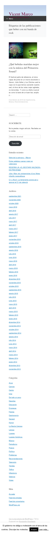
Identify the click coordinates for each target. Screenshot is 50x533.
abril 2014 (12, 351)
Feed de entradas (15, 497)
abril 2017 (12, 225)
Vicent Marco (21, 14)
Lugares (12, 433)
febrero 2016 (13, 272)
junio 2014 (12, 344)
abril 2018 (12, 210)
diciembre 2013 (14, 365)
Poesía (11, 448)
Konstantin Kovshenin (27, 521)
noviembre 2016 (15, 239)
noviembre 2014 (15, 326)
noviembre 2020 (15, 200)
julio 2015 (12, 297)
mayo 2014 (13, 347)
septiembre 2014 (15, 333)
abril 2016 (12, 264)
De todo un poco (15, 397)
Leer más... (44, 529)
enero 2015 (13, 318)
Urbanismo (13, 473)
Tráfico (11, 469)
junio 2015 (12, 300)
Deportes (12, 401)
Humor (11, 422)
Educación (13, 404)
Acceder (12, 494)
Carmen (12, 386)
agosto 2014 (13, 336)
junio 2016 (12, 257)
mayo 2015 (13, 304)
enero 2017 (13, 236)
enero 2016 (13, 275)
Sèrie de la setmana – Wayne (20, 157)
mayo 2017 (13, 221)
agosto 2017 (13, 214)
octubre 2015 (13, 286)
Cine (10, 394)
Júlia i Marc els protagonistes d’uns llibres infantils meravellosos (24, 174)
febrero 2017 (13, 232)
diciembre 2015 (14, 279)
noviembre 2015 (15, 282)
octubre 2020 (13, 203)
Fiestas (11, 412)
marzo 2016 (13, 268)
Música (11, 102)
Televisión (12, 462)
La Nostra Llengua (15, 426)
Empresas (12, 408)
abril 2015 (12, 308)
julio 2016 (12, 254)
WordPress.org (14, 505)
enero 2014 (13, 362)
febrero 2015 (13, 315)
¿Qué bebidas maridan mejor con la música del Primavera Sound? (24, 67)
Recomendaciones (21, 102)
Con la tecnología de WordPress (21, 519)
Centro (11, 390)
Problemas (13, 455)
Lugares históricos (15, 437)
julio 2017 (12, 218)
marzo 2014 (13, 354)
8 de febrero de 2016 (16, 100)
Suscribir (15, 143)
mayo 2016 (13, 261)
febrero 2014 (13, 358)
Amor (11, 383)
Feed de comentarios (16, 501)
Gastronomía (30, 100)
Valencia (12, 476)
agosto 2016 (13, 250)
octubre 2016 (13, 243)
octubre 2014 (13, 329)
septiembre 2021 (15, 196)
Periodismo (13, 444)
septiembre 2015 (15, 290)
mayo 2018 (13, 207)
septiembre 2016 (15, 246)
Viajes (11, 480)
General (12, 419)
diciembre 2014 (14, 322)
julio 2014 (12, 340)
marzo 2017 (13, 228)
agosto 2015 (13, 293)
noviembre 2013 (15, 369)
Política (11, 451)
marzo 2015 (13, 311)
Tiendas (12, 466)
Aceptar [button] (34, 529)
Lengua (11, 430)
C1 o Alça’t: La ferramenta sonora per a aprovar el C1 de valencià (23, 180)
